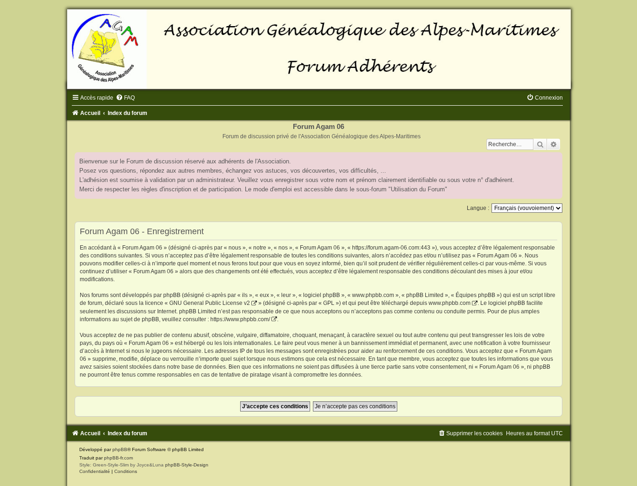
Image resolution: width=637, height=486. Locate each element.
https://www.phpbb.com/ (240, 319)
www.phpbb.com (450, 303)
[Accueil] (318, 49)
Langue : (478, 208)
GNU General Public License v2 (209, 303)
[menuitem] (125, 97)
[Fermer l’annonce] (555, 159)
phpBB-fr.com (118, 457)
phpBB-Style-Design (186, 464)
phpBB (119, 449)
